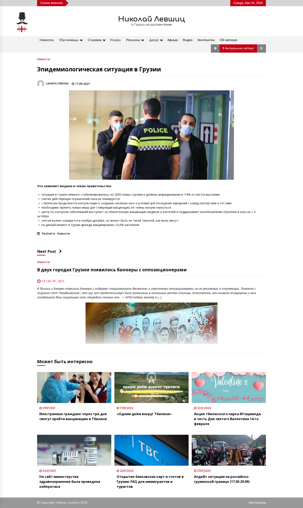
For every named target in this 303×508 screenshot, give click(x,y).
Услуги (115, 40)
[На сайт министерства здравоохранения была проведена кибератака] (74, 450)
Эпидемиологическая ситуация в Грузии (99, 69)
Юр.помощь (69, 40)
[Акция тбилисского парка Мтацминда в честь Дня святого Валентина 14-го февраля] (229, 387)
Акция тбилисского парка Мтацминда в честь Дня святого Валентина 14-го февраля (227, 419)
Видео (188, 40)
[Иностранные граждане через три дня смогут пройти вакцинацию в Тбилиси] (74, 387)
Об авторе (228, 40)
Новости (47, 40)
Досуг (154, 40)
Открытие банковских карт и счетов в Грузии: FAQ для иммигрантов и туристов (150, 481)
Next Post (46, 251)
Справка (94, 40)
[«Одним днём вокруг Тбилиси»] (151, 387)
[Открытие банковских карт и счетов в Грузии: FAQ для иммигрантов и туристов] (151, 450)
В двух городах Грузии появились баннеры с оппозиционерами (112, 270)
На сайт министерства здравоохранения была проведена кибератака (69, 481)
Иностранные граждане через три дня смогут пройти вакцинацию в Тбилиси (73, 416)
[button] (215, 48)
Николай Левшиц (151, 19)
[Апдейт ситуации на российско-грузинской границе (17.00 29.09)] (229, 450)
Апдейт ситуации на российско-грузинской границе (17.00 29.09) (222, 479)
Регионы (133, 40)
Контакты (206, 40)
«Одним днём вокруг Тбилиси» (144, 414)
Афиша (172, 40)
